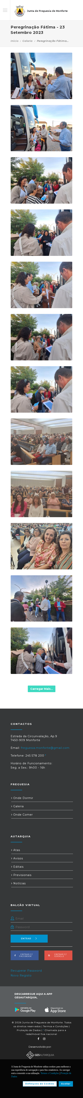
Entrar (26, 938)
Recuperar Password (26, 970)
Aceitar (65, 1084)
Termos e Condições (55, 1026)
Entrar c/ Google (59, 955)
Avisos (17, 858)
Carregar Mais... (41, 689)
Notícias (19, 883)
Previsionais (21, 875)
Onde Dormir (22, 798)
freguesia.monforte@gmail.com (45, 748)
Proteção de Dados (29, 1030)
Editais (18, 866)
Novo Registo (21, 975)
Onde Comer (22, 814)
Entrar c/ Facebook (25, 955)
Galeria (27, 40)
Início (14, 40)
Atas (16, 850)
